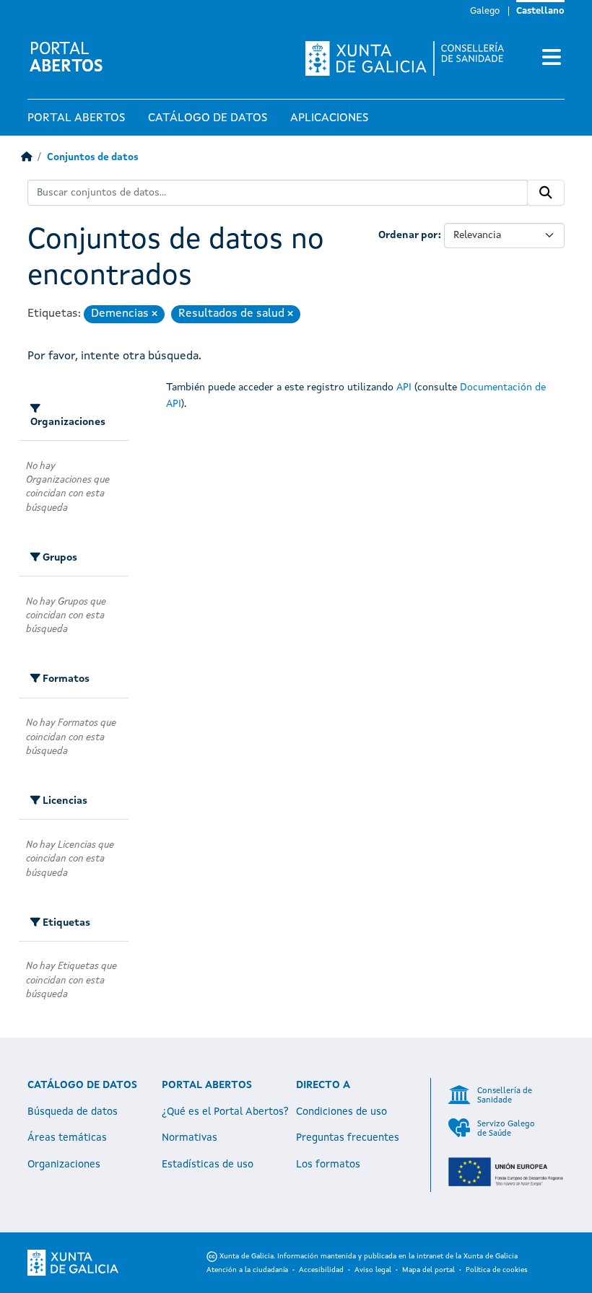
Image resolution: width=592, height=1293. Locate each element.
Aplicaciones (329, 118)
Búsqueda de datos (72, 1112)
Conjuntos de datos (93, 157)
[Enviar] (546, 193)
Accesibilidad (321, 1270)
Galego (485, 11)
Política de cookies (497, 1270)
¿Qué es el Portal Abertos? (225, 1112)
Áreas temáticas (67, 1138)
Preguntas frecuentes (347, 1138)
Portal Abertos (76, 118)
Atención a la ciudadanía (247, 1270)
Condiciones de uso (341, 1112)
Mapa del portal (428, 1270)
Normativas (189, 1138)
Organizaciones (63, 1165)
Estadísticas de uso (207, 1165)
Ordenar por (408, 235)
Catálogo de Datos (207, 118)
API (404, 387)
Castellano (540, 11)
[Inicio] (26, 157)
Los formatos (328, 1165)
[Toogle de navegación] (552, 58)
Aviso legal (372, 1270)
